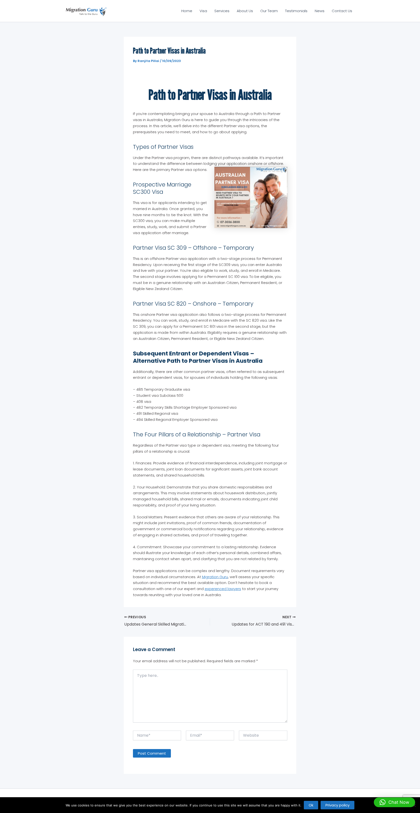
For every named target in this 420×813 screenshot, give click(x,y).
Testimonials (296, 10)
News (319, 10)
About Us (245, 10)
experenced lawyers (223, 588)
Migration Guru (215, 576)
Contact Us (342, 10)
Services (221, 10)
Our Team (269, 10)
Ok (311, 805)
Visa (203, 10)
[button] (394, 802)
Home (186, 10)
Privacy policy (337, 805)
